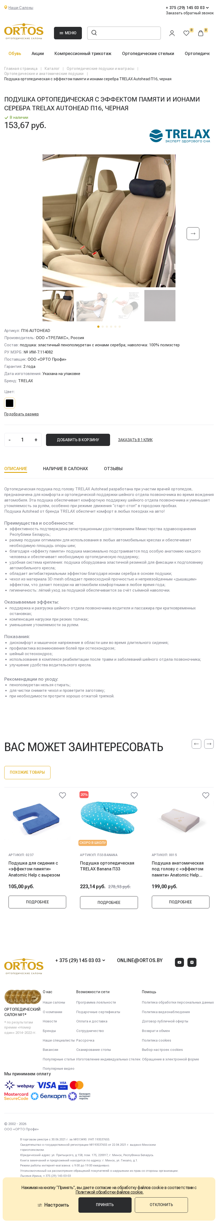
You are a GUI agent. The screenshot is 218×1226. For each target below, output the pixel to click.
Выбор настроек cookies (162, 1050)
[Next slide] (193, 234)
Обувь (15, 53)
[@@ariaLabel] (62, 795)
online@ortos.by (140, 960)
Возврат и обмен (156, 1031)
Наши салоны (54, 1002)
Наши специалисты (59, 1040)
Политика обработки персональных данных (178, 1002)
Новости (50, 1021)
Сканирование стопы (93, 1050)
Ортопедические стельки (148, 53)
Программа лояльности (96, 1002)
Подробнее (37, 902)
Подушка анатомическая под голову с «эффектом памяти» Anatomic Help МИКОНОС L (178, 869)
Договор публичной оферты (165, 1021)
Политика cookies (156, 1040)
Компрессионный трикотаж (82, 53)
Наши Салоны (21, 8)
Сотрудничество (90, 1031)
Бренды (49, 1031)
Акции (38, 53)
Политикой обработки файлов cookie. (110, 1192)
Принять (105, 1205)
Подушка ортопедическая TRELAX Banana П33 (107, 866)
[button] (98, 327)
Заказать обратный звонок (190, 13)
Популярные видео (58, 1069)
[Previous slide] (196, 744)
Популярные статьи (59, 1059)
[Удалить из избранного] (167, 162)
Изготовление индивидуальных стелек (108, 1059)
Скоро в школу (92, 843)
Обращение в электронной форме (170, 1059)
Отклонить (161, 1205)
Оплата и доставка (91, 1021)
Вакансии (50, 1050)
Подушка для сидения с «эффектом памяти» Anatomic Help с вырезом (34, 869)
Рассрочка (85, 1040)
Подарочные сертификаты (98, 1012)
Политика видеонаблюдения (166, 1012)
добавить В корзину (78, 440)
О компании (52, 1012)
